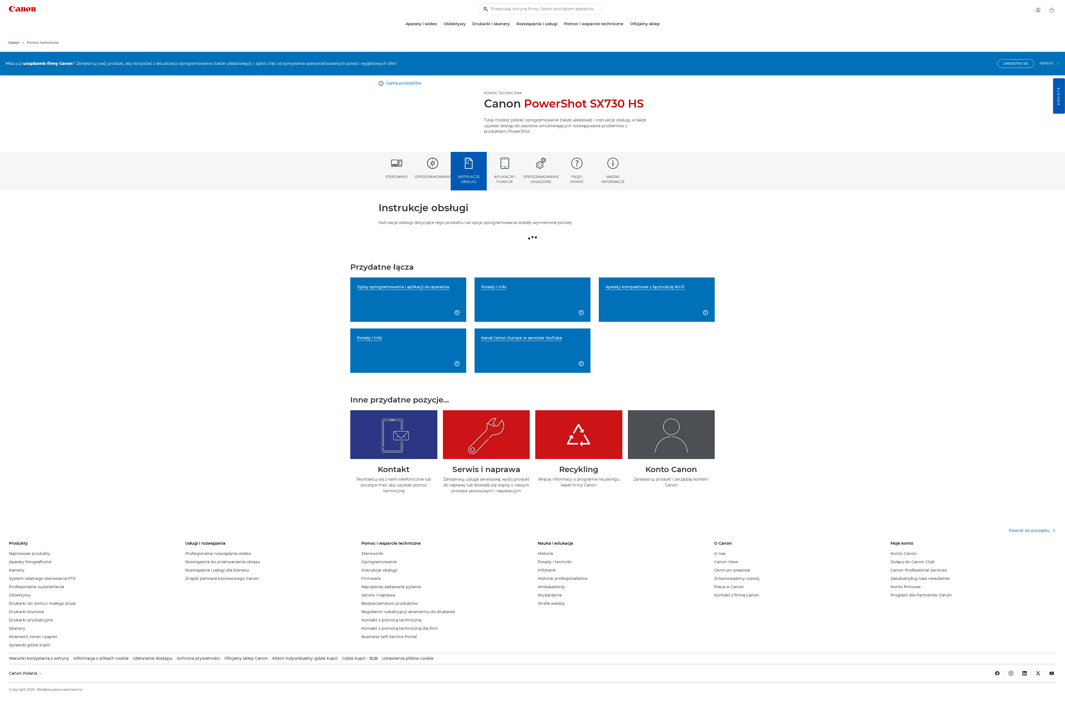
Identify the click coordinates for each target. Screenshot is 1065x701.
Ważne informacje (613, 179)
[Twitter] (1038, 673)
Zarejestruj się (1015, 63)
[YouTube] (1051, 673)
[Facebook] (997, 673)
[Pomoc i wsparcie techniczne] (625, 24)
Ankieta (1059, 96)
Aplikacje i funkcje (505, 179)
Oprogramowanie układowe (541, 179)
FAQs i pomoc (577, 179)
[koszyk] (1051, 10)
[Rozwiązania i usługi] (559, 24)
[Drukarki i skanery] (512, 24)
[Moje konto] (1038, 10)
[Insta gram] (1011, 673)
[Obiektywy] (468, 24)
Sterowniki (397, 177)
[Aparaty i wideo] (439, 24)
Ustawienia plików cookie (407, 658)
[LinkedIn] (1024, 673)
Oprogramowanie (433, 177)
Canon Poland (23, 673)
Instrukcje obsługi (469, 179)
